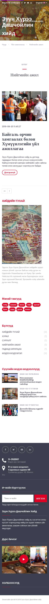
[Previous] (4, 191)
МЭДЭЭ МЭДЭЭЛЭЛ (12, 353)
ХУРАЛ (5, 336)
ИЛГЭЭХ (40, 498)
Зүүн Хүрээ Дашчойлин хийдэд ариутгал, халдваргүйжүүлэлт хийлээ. (33, 394)
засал (21, 304)
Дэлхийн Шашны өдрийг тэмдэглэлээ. (31, 410)
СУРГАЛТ (6, 340)
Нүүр (4, 44)
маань (28, 309)
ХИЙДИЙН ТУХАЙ (11, 332)
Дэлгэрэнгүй (9, 172)
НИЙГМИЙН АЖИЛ (11, 344)
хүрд (12, 309)
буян (5, 309)
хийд (5, 304)
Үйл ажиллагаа (17, 44)
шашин (13, 304)
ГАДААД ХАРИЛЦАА (12, 349)
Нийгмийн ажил (36, 44)
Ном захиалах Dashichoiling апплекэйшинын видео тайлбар (31, 381)
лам (29, 304)
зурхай (36, 304)
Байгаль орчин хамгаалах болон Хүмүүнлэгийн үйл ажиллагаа (20, 141)
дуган (19, 309)
